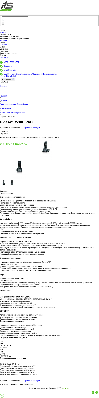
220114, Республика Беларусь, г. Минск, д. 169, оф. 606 (30, 75)
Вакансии (4, 49)
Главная (3, 96)
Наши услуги (5, 34)
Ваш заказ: (7, 80)
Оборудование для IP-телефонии (14, 104)
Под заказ (4, 134)
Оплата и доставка (8, 53)
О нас (2, 47)
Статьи (3, 55)
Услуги (3, 32)
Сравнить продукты (32, 128)
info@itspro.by (10, 70)
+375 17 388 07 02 (11, 62)
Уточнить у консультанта (13, 144)
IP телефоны (5, 108)
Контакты (4, 57)
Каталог (3, 40)
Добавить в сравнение (10, 128)
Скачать (3, 86)
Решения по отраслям (9, 36)
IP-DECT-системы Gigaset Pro (12, 113)
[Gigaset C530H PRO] (46, 150)
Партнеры (4, 51)
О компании (5, 45)
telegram (8, 66)
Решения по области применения (14, 38)
